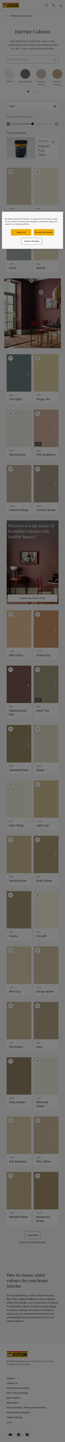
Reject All (21, 232)
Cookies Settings (31, 241)
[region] (32, 230)
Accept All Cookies (43, 232)
